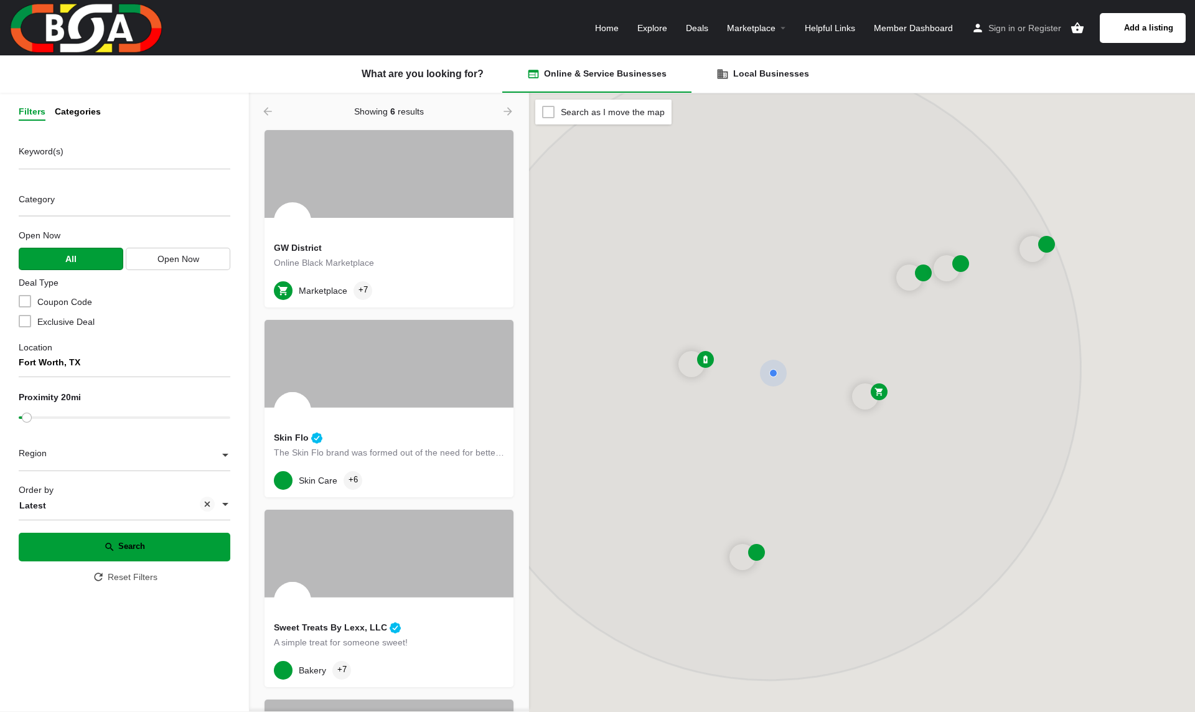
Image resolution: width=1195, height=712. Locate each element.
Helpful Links (830, 28)
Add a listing (1148, 27)
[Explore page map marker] (865, 396)
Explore (652, 28)
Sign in (1001, 28)
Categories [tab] (78, 111)
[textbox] (124, 456)
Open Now (39, 235)
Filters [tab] (32, 111)
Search (131, 546)
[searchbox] (123, 200)
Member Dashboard (913, 28)
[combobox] (124, 203)
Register (1044, 28)
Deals (697, 28)
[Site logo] (87, 27)
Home (607, 28)
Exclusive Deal (66, 322)
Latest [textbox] (32, 505)
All (71, 259)
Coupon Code (64, 302)
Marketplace (751, 28)
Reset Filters (132, 577)
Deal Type (39, 283)
